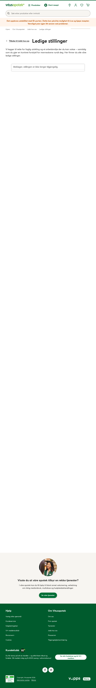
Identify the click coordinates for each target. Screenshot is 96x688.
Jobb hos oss (52, 631)
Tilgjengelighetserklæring (57, 640)
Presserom (52, 635)
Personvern (10, 635)
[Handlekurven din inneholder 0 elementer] (87, 5)
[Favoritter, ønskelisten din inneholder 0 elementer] (81, 5)
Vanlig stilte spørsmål (13, 616)
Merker (33, 680)
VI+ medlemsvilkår (12, 631)
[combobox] (48, 13)
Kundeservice (11, 621)
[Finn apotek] (69, 5)
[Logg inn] (75, 5)
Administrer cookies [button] (23, 680)
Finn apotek (52, 621)
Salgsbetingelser (12, 626)
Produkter (35, 5)
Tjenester (51, 626)
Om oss (51, 616)
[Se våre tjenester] (48, 567)
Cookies (9, 640)
